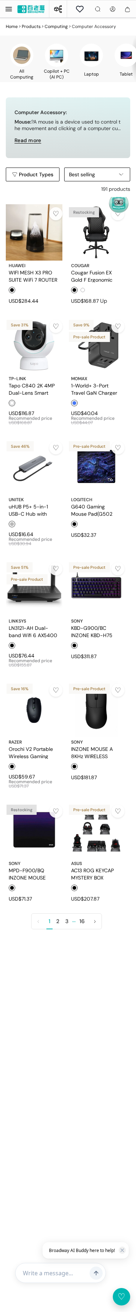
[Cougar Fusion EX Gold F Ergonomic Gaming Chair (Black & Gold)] (96, 232)
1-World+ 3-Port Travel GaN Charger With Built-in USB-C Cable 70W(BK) (94, 388)
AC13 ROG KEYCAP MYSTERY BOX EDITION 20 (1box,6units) (92, 873)
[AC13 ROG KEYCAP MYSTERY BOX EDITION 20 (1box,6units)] (96, 830)
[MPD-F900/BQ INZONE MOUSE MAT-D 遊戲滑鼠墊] (34, 830)
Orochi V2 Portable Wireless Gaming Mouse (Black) (31, 752)
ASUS (76, 863)
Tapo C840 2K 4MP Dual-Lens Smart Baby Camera (32, 388)
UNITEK (16, 500)
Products (31, 26)
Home (12, 26)
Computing (56, 26)
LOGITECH (81, 500)
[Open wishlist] (80, 9)
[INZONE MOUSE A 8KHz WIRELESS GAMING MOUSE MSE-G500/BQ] (96, 709)
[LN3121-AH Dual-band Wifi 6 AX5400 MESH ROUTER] (34, 587)
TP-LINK (17, 379)
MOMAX (79, 379)
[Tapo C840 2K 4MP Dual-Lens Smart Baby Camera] (34, 345)
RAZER (15, 742)
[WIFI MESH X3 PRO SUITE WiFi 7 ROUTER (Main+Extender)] (34, 232)
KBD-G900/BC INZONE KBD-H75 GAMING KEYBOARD (94, 631)
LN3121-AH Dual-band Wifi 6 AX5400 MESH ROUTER (33, 631)
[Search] (98, 9)
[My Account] (113, 9)
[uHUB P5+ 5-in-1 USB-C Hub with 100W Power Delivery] (34, 466)
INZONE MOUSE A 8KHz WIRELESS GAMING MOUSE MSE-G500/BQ (92, 752)
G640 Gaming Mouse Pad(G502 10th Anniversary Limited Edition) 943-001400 (96, 509)
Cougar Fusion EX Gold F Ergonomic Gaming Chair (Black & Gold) (95, 275)
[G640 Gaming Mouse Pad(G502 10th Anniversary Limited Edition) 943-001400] (96, 466)
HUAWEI (17, 265)
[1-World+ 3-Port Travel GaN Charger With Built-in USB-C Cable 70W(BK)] (96, 345)
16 (82, 921)
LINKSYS (17, 621)
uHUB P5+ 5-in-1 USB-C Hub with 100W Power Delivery (33, 509)
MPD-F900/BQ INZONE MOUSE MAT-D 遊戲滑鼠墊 (30, 873)
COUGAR (80, 265)
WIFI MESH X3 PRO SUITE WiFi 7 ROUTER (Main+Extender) (33, 275)
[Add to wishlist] (55, 213)
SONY (77, 621)
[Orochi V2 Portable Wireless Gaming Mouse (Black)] (34, 709)
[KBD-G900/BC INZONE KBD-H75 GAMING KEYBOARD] (96, 587)
